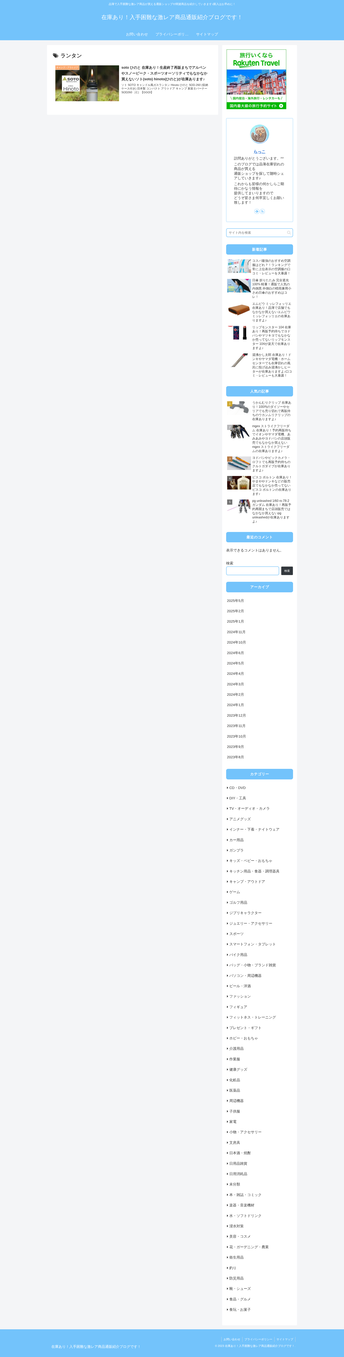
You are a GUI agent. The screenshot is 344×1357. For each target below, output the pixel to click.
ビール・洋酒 (240, 986)
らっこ (260, 151)
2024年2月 (235, 695)
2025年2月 (235, 611)
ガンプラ (236, 850)
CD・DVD (237, 788)
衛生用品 (236, 1257)
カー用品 (236, 840)
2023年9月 (235, 747)
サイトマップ (285, 1339)
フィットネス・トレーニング (252, 1017)
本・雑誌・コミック (245, 1195)
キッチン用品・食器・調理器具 (254, 871)
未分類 (234, 1184)
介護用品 (236, 1049)
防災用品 (236, 1278)
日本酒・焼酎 (240, 1153)
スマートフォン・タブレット (252, 944)
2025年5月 (235, 600)
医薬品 (234, 1090)
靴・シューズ (240, 1289)
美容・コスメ (240, 1236)
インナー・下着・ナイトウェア (254, 829)
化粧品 (234, 1080)
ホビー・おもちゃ (243, 1038)
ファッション (240, 996)
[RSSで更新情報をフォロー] (262, 211)
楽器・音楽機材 (241, 1205)
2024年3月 (235, 684)
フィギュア (238, 1007)
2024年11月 (236, 632)
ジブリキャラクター (245, 913)
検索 (229, 563)
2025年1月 (235, 621)
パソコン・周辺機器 (245, 975)
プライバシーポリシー (258, 1339)
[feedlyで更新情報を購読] (256, 211)
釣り (232, 1268)
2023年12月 (236, 715)
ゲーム (234, 892)
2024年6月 (235, 653)
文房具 (234, 1142)
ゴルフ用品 (238, 902)
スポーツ (236, 934)
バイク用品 (238, 955)
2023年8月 (235, 757)
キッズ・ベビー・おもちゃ (250, 861)
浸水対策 (236, 1226)
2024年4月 (235, 674)
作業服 (234, 1059)
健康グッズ (238, 1069)
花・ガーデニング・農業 (249, 1247)
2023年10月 (236, 736)
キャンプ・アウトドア (247, 882)
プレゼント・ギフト (245, 1028)
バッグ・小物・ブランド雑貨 (252, 965)
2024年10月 (236, 642)
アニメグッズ (240, 819)
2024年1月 (235, 705)
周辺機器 (236, 1101)
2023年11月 (236, 726)
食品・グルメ (240, 1299)
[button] (288, 232)
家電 (232, 1122)
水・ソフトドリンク (245, 1216)
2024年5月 (235, 663)
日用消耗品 (238, 1174)
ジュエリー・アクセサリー (250, 923)
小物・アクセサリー (245, 1132)
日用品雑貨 (238, 1163)
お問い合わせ (232, 1339)
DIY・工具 (237, 798)
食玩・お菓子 (240, 1310)
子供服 (234, 1111)
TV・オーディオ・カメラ (249, 808)
